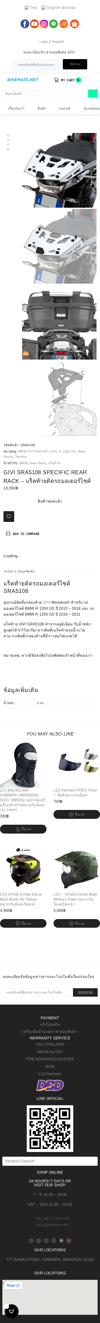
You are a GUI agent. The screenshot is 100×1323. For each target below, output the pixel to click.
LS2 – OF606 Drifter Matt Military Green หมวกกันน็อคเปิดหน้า (75, 899)
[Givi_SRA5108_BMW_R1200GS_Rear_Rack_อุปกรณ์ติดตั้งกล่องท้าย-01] (59, 170)
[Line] (53, 1240)
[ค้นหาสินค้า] (45, 94)
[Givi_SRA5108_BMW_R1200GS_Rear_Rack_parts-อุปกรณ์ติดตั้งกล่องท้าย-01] (59, 398)
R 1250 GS (67, 451)
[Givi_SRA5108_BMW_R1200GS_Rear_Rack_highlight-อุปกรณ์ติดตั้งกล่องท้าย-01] (59, 246)
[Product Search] (50, 1161)
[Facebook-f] (7, 548)
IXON (50, 1067)
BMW (22, 451)
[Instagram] (22, 548)
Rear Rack (38, 463)
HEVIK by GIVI (50, 1052)
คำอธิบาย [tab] (10, 571)
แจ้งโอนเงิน (50, 1024)
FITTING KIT (38, 451)
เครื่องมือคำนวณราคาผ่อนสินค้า (50, 1032)
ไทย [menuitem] (33, 8)
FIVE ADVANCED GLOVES (50, 1059)
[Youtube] (38, 1240)
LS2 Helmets (50, 1074)
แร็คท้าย (54, 463)
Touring (21, 456)
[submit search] (93, 93)
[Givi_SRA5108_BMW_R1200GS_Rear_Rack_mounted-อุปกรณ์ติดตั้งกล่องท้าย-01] (59, 322)
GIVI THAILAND (50, 1044)
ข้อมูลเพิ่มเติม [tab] (26, 571)
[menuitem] (30, 7)
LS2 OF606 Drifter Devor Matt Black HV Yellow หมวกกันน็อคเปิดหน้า (21, 899)
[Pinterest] (15, 548)
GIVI (53, 451)
